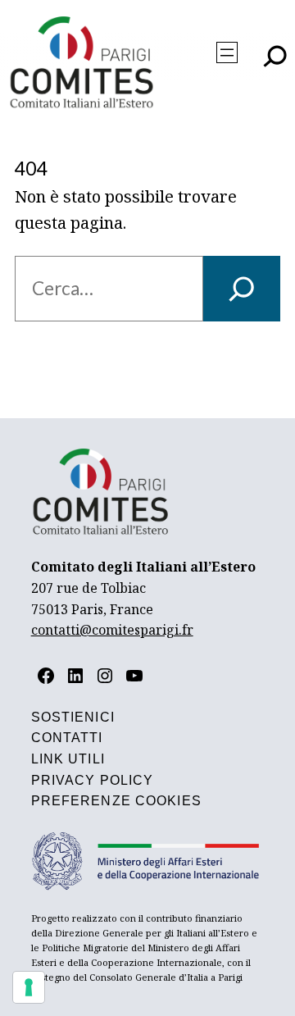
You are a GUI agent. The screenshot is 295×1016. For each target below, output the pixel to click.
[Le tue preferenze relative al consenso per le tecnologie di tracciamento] (28, 987)
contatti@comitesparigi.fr (112, 630)
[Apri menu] (227, 52)
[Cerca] (241, 288)
